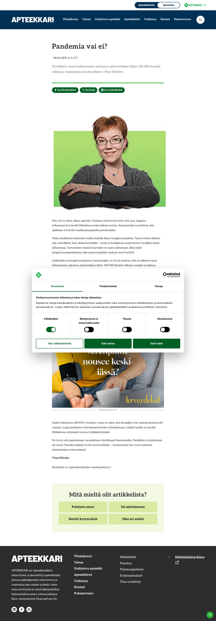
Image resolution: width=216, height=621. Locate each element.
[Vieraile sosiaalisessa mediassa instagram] (29, 609)
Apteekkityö (132, 19)
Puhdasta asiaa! (83, 508)
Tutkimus (150, 19)
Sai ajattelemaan (133, 508)
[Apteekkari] (32, 19)
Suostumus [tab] (57, 286)
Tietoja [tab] (159, 286)
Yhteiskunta (70, 19)
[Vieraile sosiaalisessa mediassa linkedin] (14, 609)
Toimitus (126, 563)
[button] (200, 20)
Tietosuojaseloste (132, 569)
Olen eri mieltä (133, 521)
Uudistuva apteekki (107, 19)
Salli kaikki (156, 343)
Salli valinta (108, 343)
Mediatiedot (128, 557)
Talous (86, 19)
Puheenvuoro (182, 19)
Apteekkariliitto (146, 5)
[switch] (89, 329)
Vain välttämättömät (59, 343)
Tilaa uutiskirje (130, 582)
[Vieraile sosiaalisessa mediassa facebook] (21, 609)
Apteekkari (168, 5)
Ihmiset (165, 19)
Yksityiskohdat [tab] (108, 286)
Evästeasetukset (131, 575)
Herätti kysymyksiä (83, 521)
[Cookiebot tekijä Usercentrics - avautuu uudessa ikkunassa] (165, 274)
